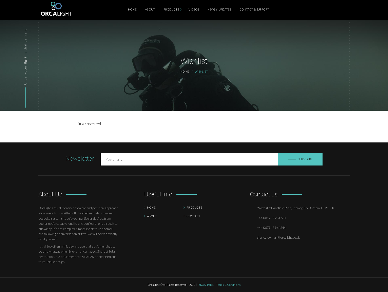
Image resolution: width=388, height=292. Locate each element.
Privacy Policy (205, 284)
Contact (193, 216)
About (152, 216)
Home (151, 207)
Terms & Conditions (228, 284)
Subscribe (305, 159)
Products (194, 207)
